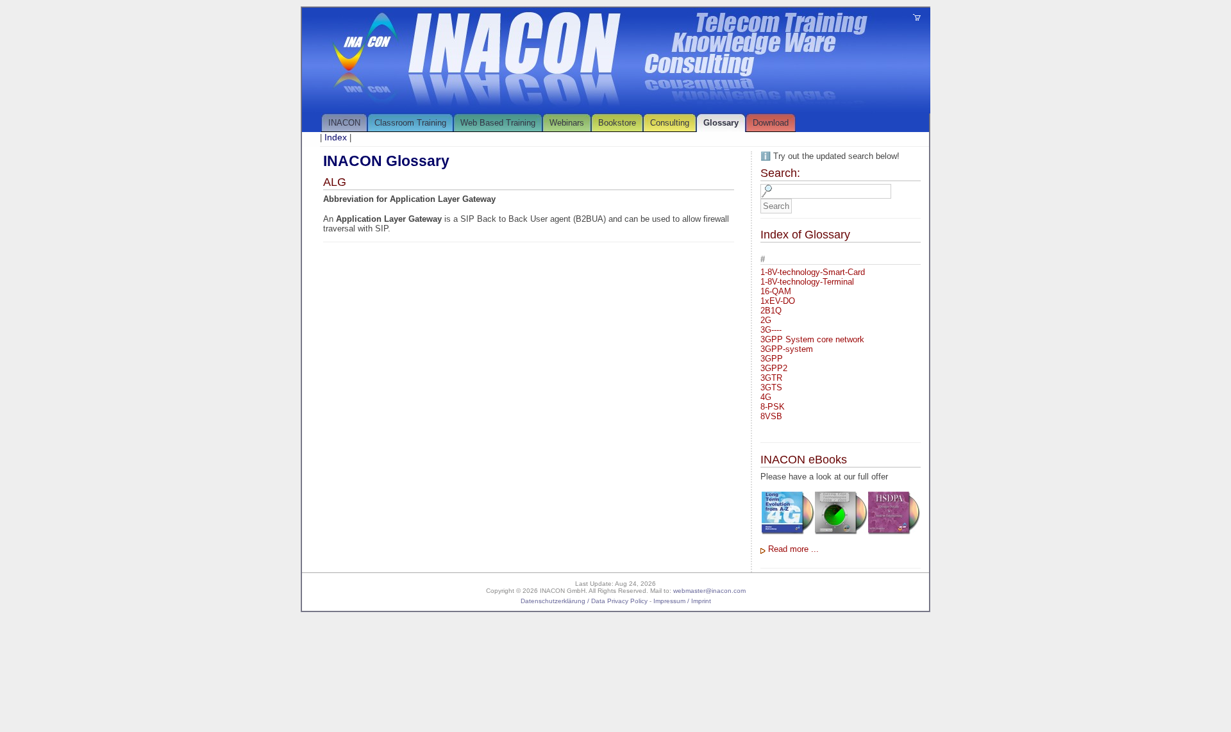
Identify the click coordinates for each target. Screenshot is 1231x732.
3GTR (771, 378)
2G (765, 320)
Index (335, 137)
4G (765, 397)
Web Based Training (497, 123)
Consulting (669, 123)
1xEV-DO (777, 301)
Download (771, 123)
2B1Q (771, 310)
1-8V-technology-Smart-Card (812, 272)
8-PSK (772, 407)
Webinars (566, 123)
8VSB (771, 416)
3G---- (771, 330)
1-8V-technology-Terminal (807, 282)
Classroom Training (410, 123)
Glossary (721, 123)
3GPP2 (773, 368)
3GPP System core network (812, 339)
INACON (344, 123)
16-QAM (775, 291)
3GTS (771, 387)
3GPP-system (786, 349)
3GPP (771, 358)
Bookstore (617, 123)
